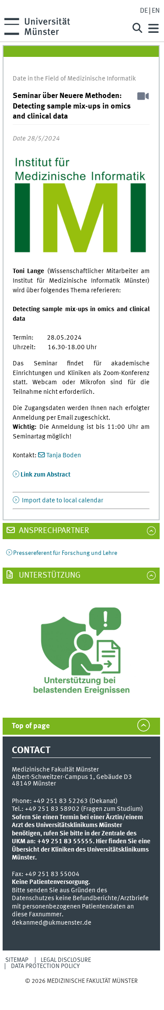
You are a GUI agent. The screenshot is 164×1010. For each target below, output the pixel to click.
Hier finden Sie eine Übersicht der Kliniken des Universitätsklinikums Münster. (81, 849)
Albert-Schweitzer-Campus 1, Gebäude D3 (72, 777)
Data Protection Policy (45, 966)
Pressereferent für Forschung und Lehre (65, 553)
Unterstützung (48, 575)
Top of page (31, 726)
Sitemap (16, 960)
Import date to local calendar (62, 500)
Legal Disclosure (66, 960)
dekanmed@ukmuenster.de (51, 922)
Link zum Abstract (45, 474)
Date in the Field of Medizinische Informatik (74, 78)
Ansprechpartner (53, 531)
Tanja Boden (63, 455)
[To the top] (81, 989)
